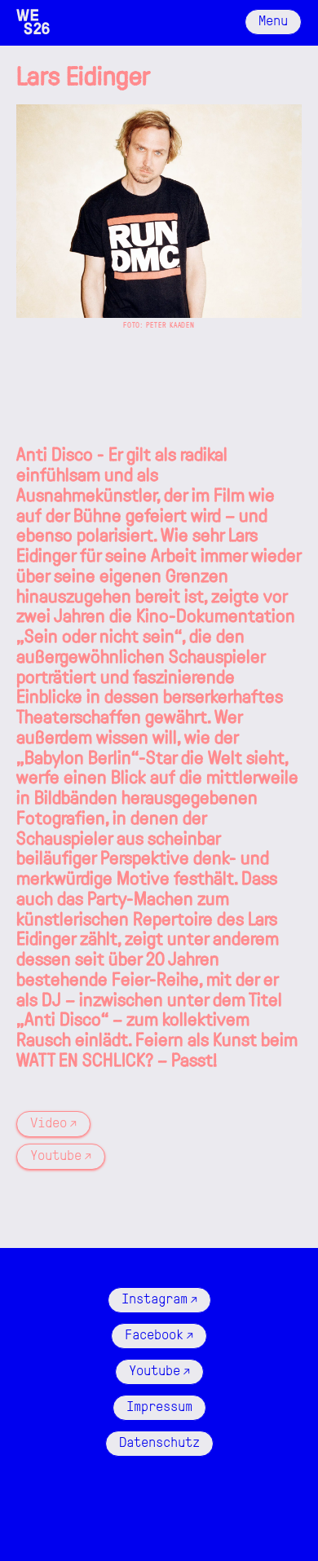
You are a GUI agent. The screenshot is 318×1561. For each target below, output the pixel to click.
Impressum (159, 1405)
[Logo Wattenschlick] (33, 22)
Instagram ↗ (159, 1298)
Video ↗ (53, 1122)
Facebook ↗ (159, 1334)
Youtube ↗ (60, 1154)
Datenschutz (159, 1441)
